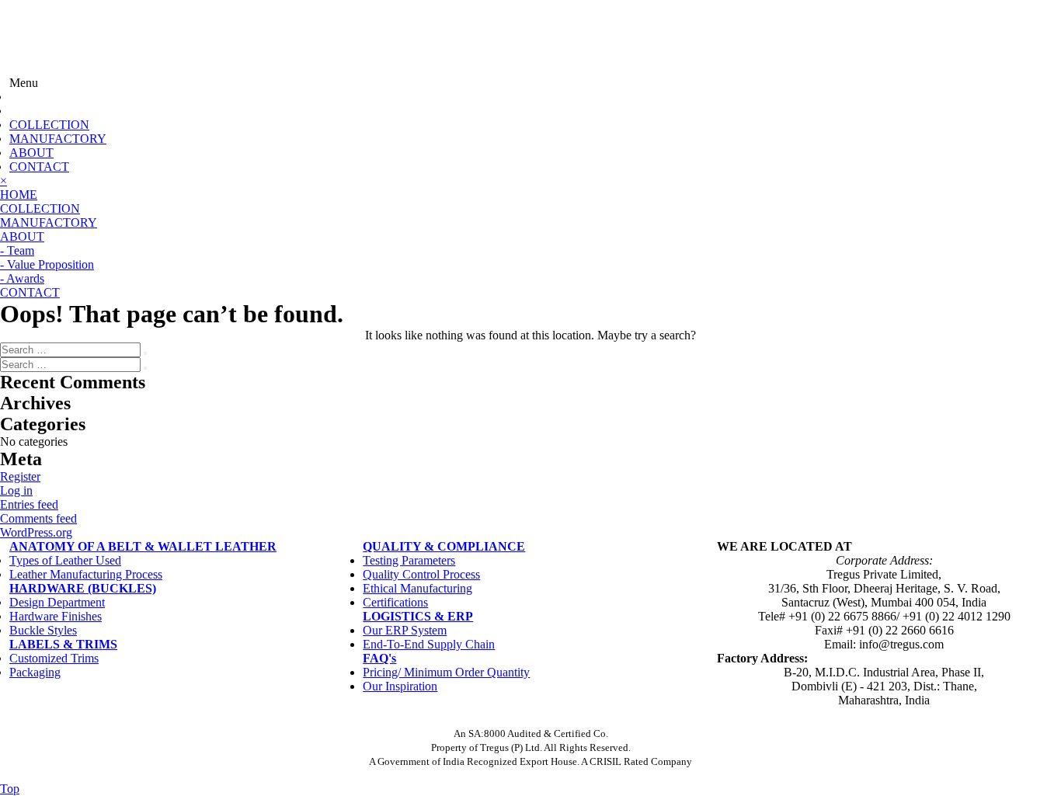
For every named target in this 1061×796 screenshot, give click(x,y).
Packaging (35, 672)
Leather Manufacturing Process (85, 574)
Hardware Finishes (55, 616)
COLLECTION (49, 124)
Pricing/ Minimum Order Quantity (446, 672)
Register (20, 476)
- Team (17, 250)
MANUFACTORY (57, 138)
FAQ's (379, 658)
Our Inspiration (400, 686)
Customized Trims (54, 658)
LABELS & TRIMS (63, 644)
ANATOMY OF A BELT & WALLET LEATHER (143, 546)
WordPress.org (36, 532)
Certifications (395, 602)
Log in (16, 490)
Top (9, 788)
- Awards (22, 278)
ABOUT (31, 152)
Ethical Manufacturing (417, 588)
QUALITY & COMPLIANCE (444, 546)
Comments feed (38, 518)
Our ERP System (405, 630)
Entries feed (29, 504)
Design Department (57, 602)
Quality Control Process (421, 574)
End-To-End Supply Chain (429, 644)
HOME (18, 194)
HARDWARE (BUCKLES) (82, 588)
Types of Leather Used (65, 560)
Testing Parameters (409, 560)
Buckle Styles (43, 630)
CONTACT (39, 166)
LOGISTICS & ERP (418, 616)
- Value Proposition (47, 264)
